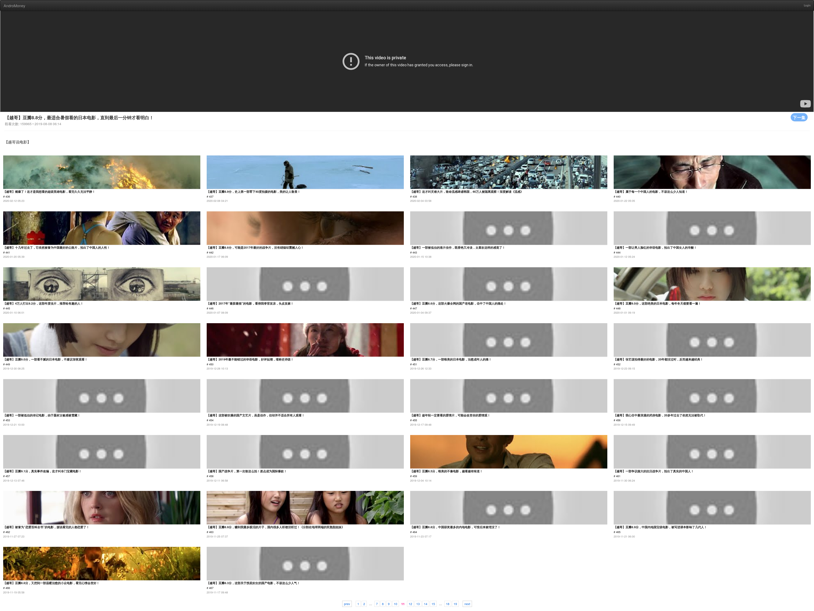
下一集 (799, 117)
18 (447, 604)
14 (425, 604)
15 (433, 604)
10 (395, 604)
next (467, 604)
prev (347, 604)
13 (418, 604)
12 (410, 604)
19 (455, 604)
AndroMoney (14, 5)
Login (807, 5)
